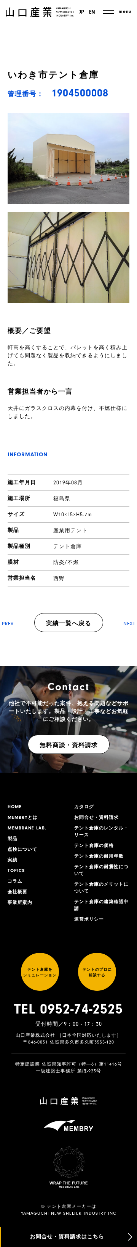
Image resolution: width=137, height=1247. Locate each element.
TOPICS (16, 870)
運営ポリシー (89, 919)
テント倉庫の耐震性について (101, 870)
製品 (13, 838)
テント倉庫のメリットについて (101, 887)
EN (92, 12)
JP (81, 12)
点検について (22, 849)
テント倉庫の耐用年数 (99, 856)
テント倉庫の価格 (94, 845)
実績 (13, 859)
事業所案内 (20, 902)
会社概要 (17, 891)
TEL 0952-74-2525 (68, 1009)
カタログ (84, 806)
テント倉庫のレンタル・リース (101, 831)
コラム (15, 881)
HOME (15, 806)
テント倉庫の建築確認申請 (101, 905)
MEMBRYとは (23, 817)
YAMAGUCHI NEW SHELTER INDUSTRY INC (68, 1213)
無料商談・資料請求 (69, 745)
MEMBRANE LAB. (27, 828)
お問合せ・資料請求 (96, 817)
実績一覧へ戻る (68, 623)
